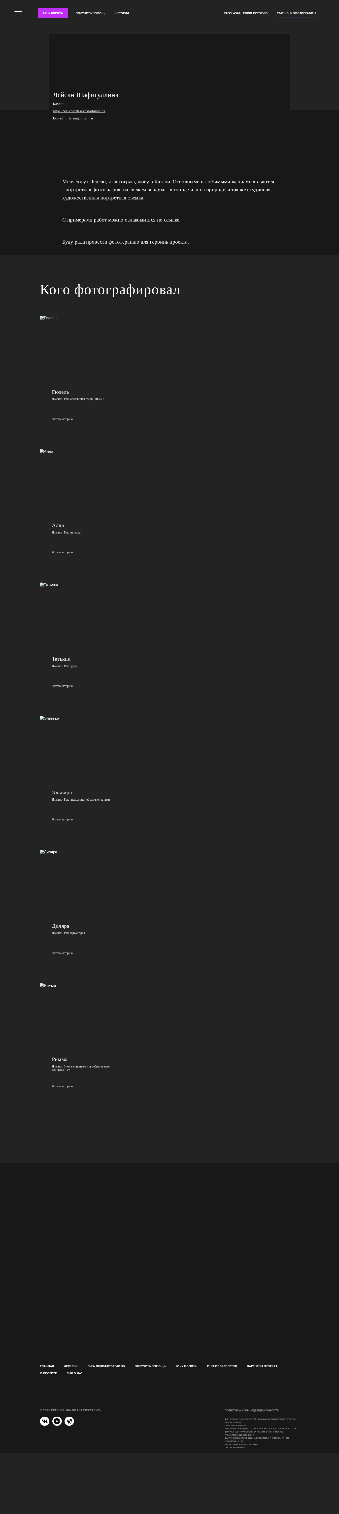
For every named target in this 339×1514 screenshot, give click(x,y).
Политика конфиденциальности (252, 1410)
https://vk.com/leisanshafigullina (79, 111)
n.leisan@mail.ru (79, 118)
